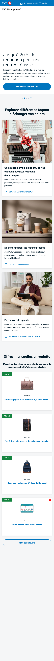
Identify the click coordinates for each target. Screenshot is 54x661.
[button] (22, 98)
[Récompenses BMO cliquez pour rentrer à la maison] (11, 9)
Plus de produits (27, 543)
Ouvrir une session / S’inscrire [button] (35, 3)
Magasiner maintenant (27, 86)
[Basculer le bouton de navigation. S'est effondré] (50, 3)
